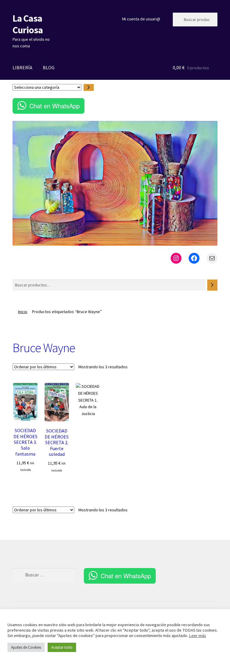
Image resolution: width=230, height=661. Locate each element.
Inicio (22, 311)
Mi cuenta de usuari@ (141, 19)
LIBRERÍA (22, 67)
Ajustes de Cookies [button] (26, 647)
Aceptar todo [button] (61, 647)
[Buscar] (212, 285)
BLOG (49, 67)
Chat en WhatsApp (54, 105)
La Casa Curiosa (28, 24)
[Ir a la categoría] (89, 87)
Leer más (197, 635)
